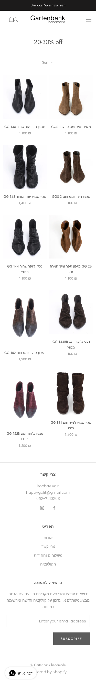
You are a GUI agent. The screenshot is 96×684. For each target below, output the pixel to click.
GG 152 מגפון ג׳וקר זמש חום (25, 352)
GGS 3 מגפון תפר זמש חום (71, 196)
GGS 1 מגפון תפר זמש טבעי (71, 126)
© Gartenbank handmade (48, 664)
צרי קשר (48, 546)
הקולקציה (48, 564)
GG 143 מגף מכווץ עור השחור (25, 196)
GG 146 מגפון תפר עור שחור (24, 126)
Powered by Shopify (48, 672)
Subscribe (71, 638)
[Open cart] (11, 19)
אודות (48, 537)
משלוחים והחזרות (48, 555)
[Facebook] (54, 508)
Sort (46, 62)
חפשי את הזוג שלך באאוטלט (48, 5)
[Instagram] (42, 508)
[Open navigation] (88, 19)
